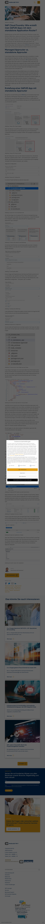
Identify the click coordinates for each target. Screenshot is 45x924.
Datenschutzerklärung (19, 454)
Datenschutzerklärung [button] (23, 482)
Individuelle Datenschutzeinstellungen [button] (22, 480)
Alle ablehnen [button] (22, 476)
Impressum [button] (28, 482)
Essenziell (12, 465)
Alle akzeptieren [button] (22, 469)
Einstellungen (11, 455)
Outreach (33, 465)
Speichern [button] (22, 473)
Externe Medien (23, 465)
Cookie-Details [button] (17, 482)
